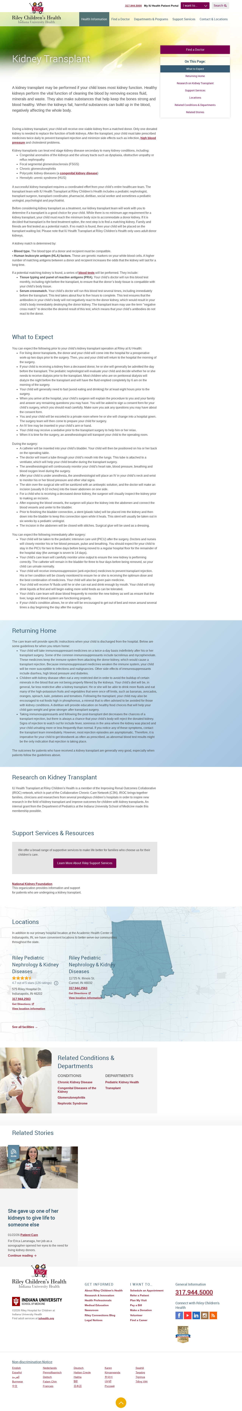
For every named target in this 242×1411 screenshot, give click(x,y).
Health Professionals (98, 1300)
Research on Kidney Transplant (195, 83)
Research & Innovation (99, 1295)
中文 (14, 1386)
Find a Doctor (120, 19)
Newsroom (91, 1310)
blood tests (86, 272)
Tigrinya (140, 1376)
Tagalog (140, 1372)
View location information (28, 1008)
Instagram (205, 1315)
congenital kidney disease (78, 173)
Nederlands (50, 1367)
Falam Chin (50, 1381)
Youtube (188, 1315)
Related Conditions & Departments (195, 105)
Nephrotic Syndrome (73, 1103)
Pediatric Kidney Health (122, 1082)
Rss (213, 1315)
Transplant (113, 1088)
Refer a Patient (139, 1295)
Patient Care (29, 1235)
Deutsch (79, 1367)
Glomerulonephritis (71, 1097)
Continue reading (20, 1255)
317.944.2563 (21, 999)
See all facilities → (25, 1027)
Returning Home (195, 76)
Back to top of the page (121, 1402)
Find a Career (138, 1320)
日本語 (78, 1386)
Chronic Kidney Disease (75, 1082)
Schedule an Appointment (147, 1290)
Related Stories (195, 112)
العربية (15, 1376)
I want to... (190, 5)
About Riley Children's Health (104, 1290)
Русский (110, 1386)
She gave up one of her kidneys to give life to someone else (33, 1217)
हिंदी (76, 1381)
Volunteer (136, 1315)
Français (48, 1386)
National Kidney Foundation (32, 884)
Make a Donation (141, 1310)
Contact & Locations (214, 19)
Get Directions (21, 1004)
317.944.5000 (133, 5)
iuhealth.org (46, 1318)
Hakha (77, 1376)
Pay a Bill (136, 1305)
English (16, 1367)
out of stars (32, 983)
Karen (108, 1367)
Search (218, 5)
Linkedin (196, 1315)
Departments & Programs (151, 19)
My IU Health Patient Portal (161, 5)
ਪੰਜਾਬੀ (108, 1381)
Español (17, 1372)
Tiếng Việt (141, 1381)
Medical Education (97, 1305)
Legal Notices (93, 1320)
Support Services (183, 19)
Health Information (94, 19)
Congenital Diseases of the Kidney (77, 1089)
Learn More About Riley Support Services (84, 863)
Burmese (17, 1381)
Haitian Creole (82, 1372)
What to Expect (195, 69)
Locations (195, 97)
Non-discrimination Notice (32, 1362)
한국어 (109, 1376)
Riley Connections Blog (100, 1315)
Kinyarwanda (112, 1372)
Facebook (179, 1315)
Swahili (140, 1367)
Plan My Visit (138, 1300)
